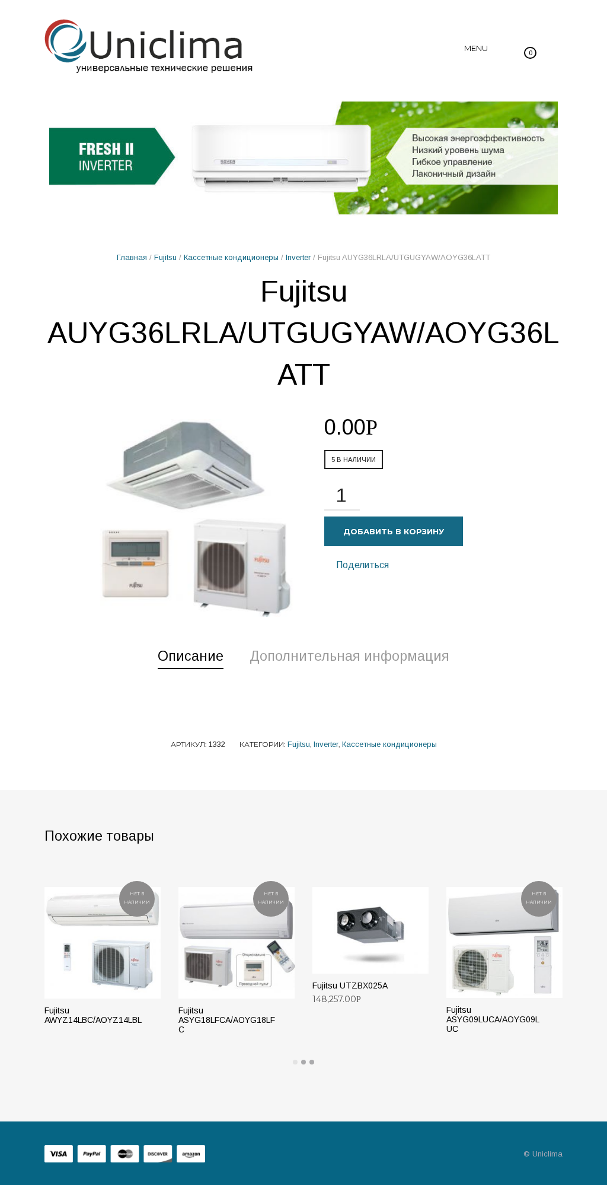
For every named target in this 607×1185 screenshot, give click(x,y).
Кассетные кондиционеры (231, 257)
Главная (132, 257)
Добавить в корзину (393, 531)
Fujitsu (165, 257)
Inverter (298, 257)
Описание (190, 656)
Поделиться (361, 565)
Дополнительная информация (349, 656)
